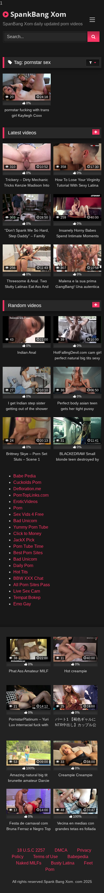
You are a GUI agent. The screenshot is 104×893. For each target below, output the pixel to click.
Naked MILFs (28, 863)
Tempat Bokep (27, 597)
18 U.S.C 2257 (31, 850)
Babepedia (77, 856)
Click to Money (27, 533)
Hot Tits (20, 572)
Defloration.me (27, 488)
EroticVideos (25, 501)
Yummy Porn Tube (30, 527)
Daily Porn (23, 565)
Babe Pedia (24, 476)
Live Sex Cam (26, 591)
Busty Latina (62, 863)
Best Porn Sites (28, 552)
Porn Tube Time (28, 546)
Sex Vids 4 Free (28, 514)
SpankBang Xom (37, 14)
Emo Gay (22, 604)
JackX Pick (23, 540)
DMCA (61, 850)
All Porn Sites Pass (31, 584)
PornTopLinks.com (31, 495)
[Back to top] (87, 878)
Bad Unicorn (25, 520)
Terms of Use (45, 856)
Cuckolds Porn (27, 482)
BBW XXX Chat (28, 578)
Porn (17, 508)
